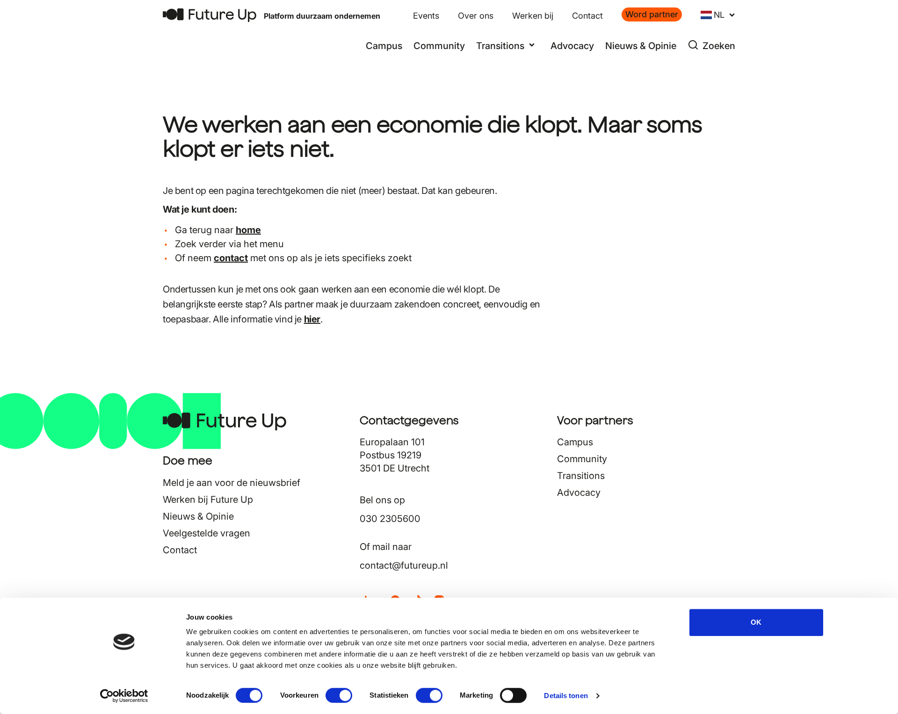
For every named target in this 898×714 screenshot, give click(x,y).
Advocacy (572, 45)
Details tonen (565, 696)
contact (231, 258)
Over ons (475, 16)
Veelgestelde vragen (206, 533)
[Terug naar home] (209, 15)
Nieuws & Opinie (640, 45)
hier (312, 319)
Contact (587, 16)
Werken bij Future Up (208, 499)
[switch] (339, 695)
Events (426, 16)
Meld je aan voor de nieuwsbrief (231, 482)
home (248, 230)
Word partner (651, 14)
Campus (384, 45)
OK (756, 622)
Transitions (581, 475)
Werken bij (532, 16)
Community (439, 45)
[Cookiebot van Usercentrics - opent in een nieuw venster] (124, 696)
